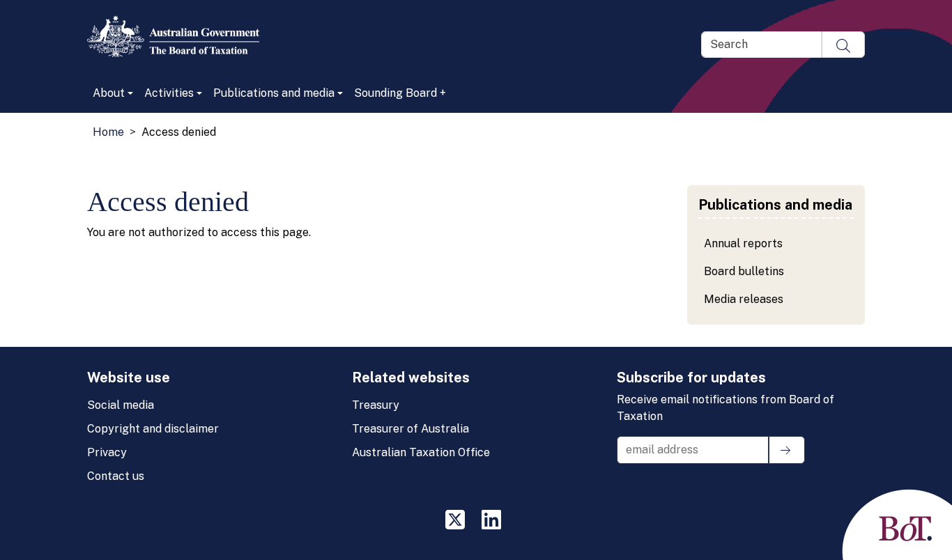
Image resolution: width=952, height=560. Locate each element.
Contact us (115, 476)
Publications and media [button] (274, 93)
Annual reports (743, 243)
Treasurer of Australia (410, 428)
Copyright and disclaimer (153, 428)
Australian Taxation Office (421, 452)
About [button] (109, 93)
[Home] (178, 36)
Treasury (375, 405)
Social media (120, 405)
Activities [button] (169, 93)
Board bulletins (744, 271)
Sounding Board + (400, 93)
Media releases (743, 299)
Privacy (107, 452)
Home (108, 132)
